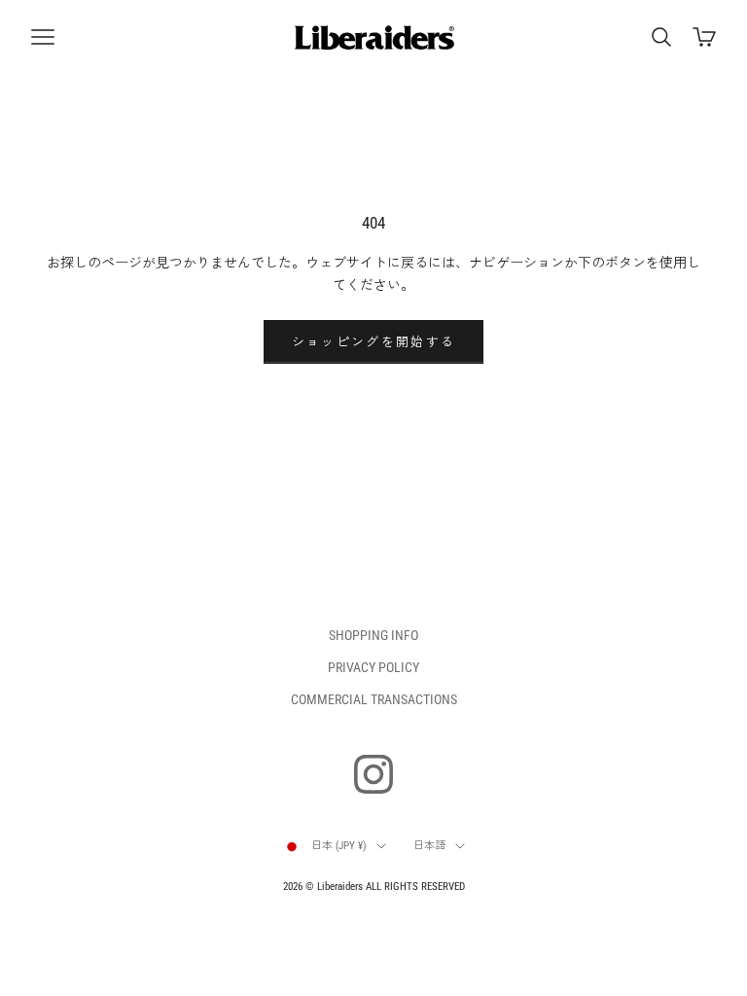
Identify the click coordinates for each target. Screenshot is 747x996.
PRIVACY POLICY (373, 667)
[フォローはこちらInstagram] (373, 774)
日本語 (429, 845)
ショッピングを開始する (374, 342)
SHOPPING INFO (373, 635)
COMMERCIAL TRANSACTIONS (374, 699)
